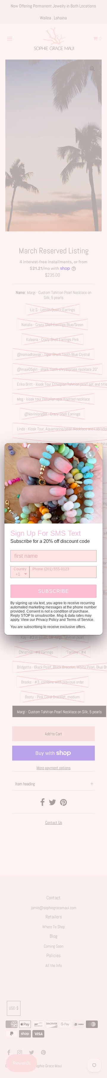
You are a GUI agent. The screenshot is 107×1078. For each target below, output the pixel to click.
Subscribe (53, 591)
